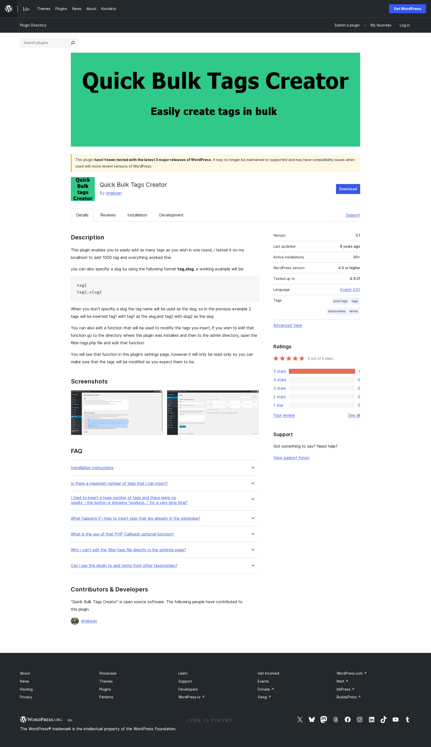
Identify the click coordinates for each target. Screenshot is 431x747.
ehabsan (114, 192)
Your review (284, 415)
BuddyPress (349, 697)
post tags (341, 301)
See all (354, 415)
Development (171, 214)
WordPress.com (352, 673)
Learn (183, 673)
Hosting (26, 689)
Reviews (108, 214)
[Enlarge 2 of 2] (252, 396)
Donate (266, 689)
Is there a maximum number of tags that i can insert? (119, 483)
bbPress (346, 689)
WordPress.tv (191, 697)
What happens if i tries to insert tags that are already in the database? (135, 518)
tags (355, 301)
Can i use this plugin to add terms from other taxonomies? (124, 565)
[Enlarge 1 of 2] (156, 396)
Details (82, 214)
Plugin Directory (33, 25)
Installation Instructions (92, 467)
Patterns (106, 697)
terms (353, 311)
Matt (342, 681)
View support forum (291, 457)
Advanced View (287, 325)
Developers (188, 689)
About (25, 673)
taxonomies (336, 311)
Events (263, 681)
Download (348, 189)
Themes (106, 681)
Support (353, 214)
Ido (70, 720)
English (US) (350, 289)
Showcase (107, 673)
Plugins (105, 689)
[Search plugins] (73, 43)
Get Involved (268, 673)
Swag (264, 697)
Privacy (26, 697)
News (24, 681)
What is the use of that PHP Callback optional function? (122, 534)
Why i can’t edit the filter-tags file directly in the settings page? (128, 550)
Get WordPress (407, 8)
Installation (137, 214)
